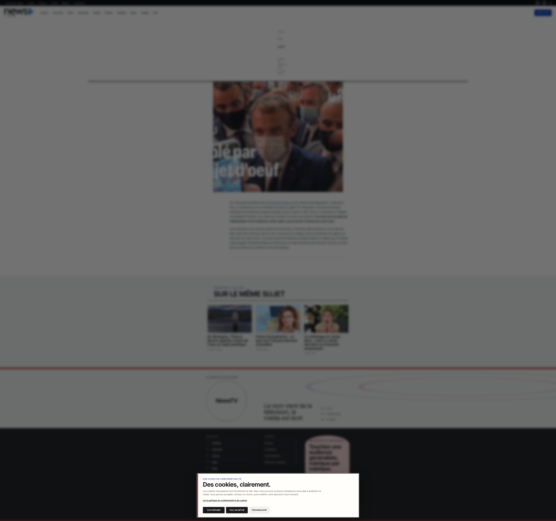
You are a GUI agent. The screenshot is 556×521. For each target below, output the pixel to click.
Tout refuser (214, 510)
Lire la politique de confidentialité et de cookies (225, 500)
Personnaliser (259, 510)
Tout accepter (236, 510)
